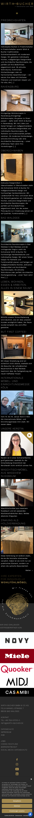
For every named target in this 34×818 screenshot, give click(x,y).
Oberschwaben (12, 150)
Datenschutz (18, 815)
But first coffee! (13, 331)
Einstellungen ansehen (17, 811)
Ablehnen (17, 806)
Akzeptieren (17, 801)
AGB (3, 735)
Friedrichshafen (13, 20)
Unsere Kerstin (12, 428)
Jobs (3, 741)
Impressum (26, 815)
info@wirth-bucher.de (12, 723)
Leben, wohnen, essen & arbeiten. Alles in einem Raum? (16, 285)
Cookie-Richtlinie (9, 815)
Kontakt (5, 717)
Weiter (29, 570)
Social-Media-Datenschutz (14, 750)
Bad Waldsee (10, 217)
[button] (31, 779)
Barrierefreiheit (9, 747)
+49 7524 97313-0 (12, 720)
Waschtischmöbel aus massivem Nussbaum (14, 473)
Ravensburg (10, 86)
